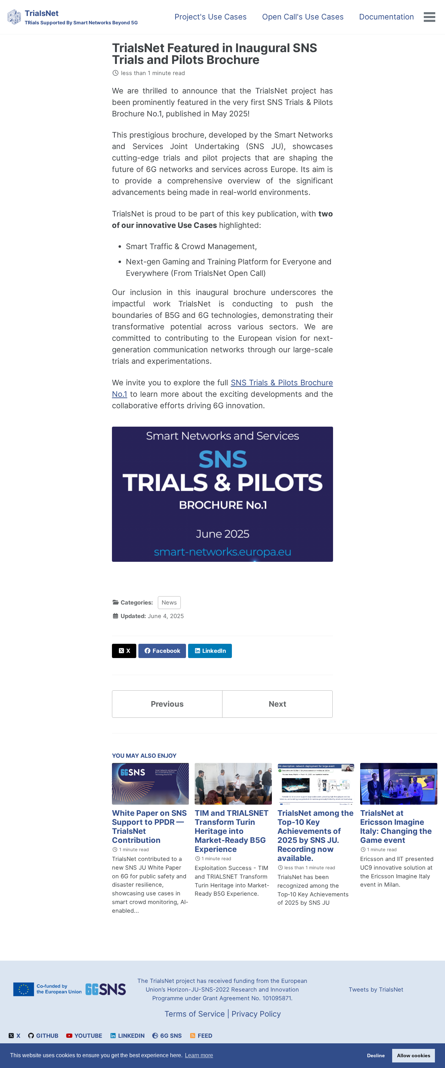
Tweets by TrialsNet (376, 989)
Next (277, 703)
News (169, 602)
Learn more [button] (199, 1055)
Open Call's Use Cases (303, 16)
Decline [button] (376, 1055)
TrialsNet (81, 17)
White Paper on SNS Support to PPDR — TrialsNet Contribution (149, 826)
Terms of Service (194, 1013)
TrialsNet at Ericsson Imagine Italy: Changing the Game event (396, 826)
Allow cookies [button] (413, 1055)
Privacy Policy (256, 1013)
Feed (204, 1035)
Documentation (386, 16)
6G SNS (170, 1035)
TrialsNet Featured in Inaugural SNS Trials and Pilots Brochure (214, 54)
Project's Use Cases (211, 16)
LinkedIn (131, 1035)
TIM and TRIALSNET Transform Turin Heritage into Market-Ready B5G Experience (232, 831)
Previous (167, 703)
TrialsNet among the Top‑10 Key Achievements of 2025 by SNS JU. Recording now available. (315, 835)
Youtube (87, 1035)
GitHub (46, 1035)
